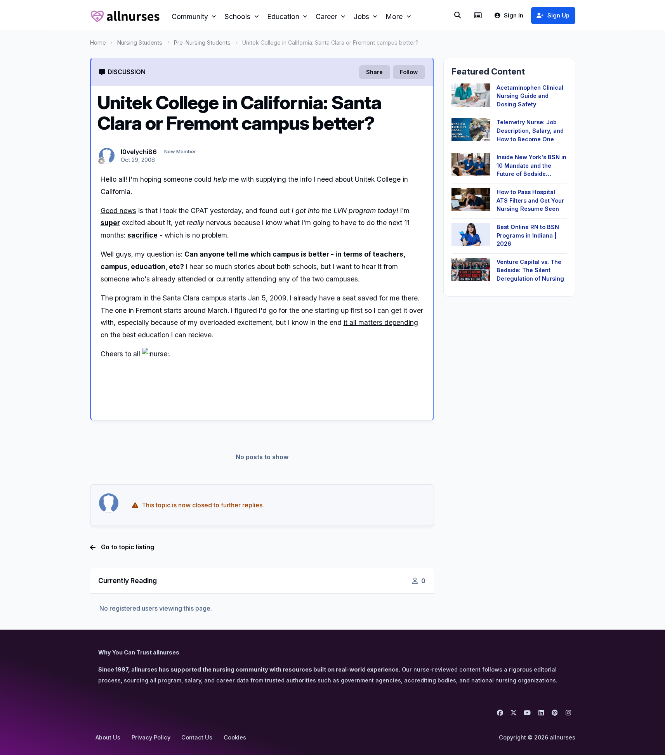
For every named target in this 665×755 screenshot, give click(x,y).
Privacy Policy (151, 737)
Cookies (235, 737)
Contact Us (196, 737)
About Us (107, 737)
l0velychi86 (139, 152)
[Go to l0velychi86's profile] (107, 155)
